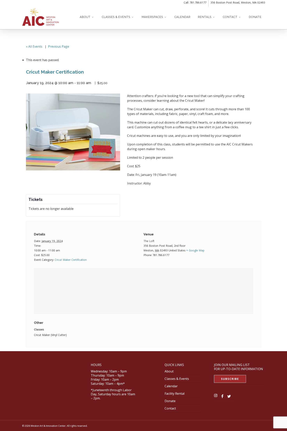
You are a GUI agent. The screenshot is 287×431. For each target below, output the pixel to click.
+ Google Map (195, 250)
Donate (170, 401)
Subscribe (230, 379)
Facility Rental (174, 393)
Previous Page (58, 46)
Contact (170, 408)
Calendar (171, 386)
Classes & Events (177, 379)
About (169, 371)
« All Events (34, 46)
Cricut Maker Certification (71, 260)
